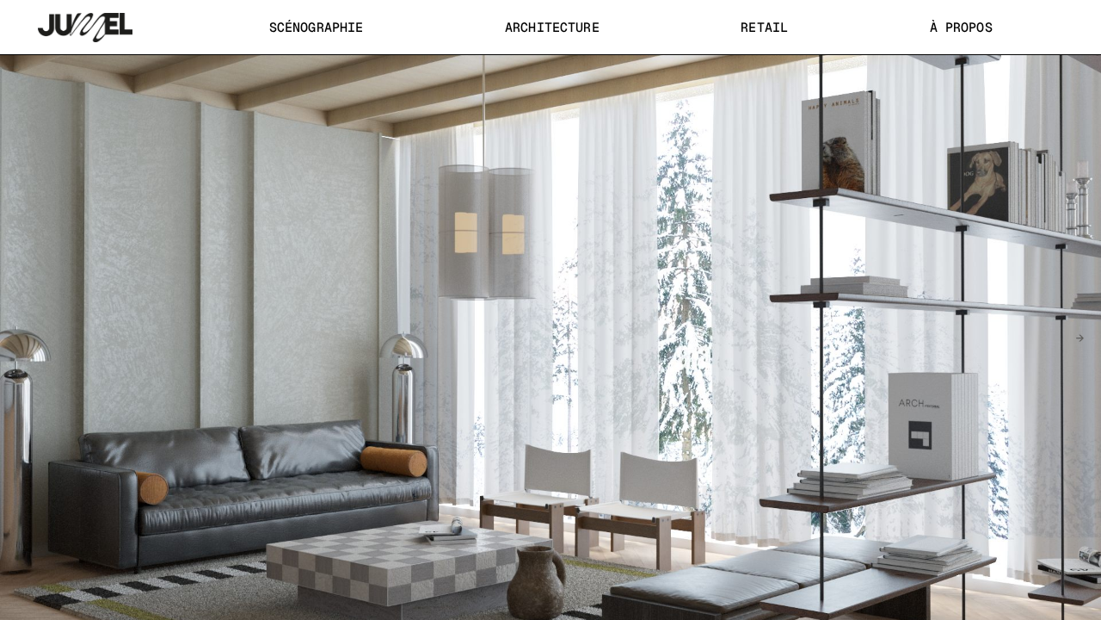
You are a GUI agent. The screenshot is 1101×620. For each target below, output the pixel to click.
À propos (961, 27)
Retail (764, 27)
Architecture (552, 27)
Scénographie (316, 27)
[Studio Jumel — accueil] (85, 27)
